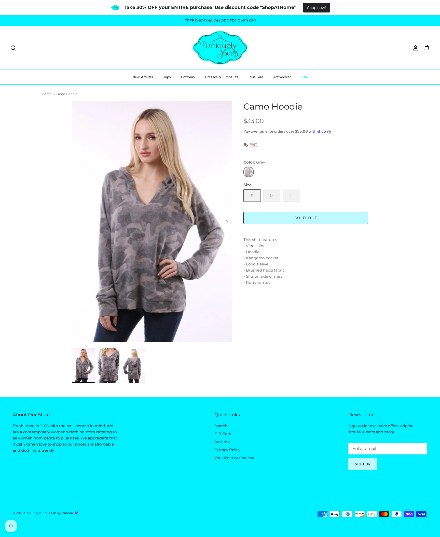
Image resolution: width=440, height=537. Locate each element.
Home (46, 94)
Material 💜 (69, 513)
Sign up (363, 464)
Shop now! (316, 7)
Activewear (282, 77)
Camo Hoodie (66, 94)
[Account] (414, 48)
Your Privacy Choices (234, 457)
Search (220, 425)
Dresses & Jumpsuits (221, 77)
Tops (167, 77)
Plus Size (256, 77)
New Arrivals (142, 77)
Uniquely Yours (35, 513)
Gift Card (222, 433)
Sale (304, 77)
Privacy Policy (227, 449)
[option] (152, 221)
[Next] (226, 221)
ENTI (254, 144)
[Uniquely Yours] (220, 48)
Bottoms (188, 77)
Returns (221, 441)
